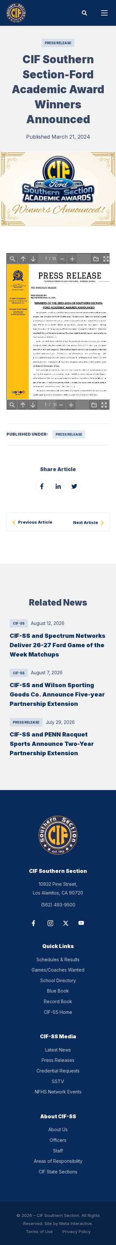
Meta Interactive (75, 1223)
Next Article (85, 523)
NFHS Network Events (58, 1091)
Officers (58, 1140)
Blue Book (58, 990)
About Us (58, 1129)
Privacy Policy (77, 1231)
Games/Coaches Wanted (58, 970)
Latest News (58, 1049)
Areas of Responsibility (58, 1161)
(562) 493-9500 (58, 904)
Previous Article (35, 522)
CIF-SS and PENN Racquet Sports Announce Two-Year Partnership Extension (52, 743)
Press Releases (58, 1060)
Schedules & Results (58, 959)
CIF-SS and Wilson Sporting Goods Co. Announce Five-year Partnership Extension (57, 694)
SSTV (58, 1081)
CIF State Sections (58, 1171)
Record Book (58, 1001)
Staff (58, 1150)
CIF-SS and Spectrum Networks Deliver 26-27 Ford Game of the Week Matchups (57, 645)
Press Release (58, 43)
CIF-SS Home (58, 1012)
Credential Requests (58, 1070)
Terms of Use (39, 1231)
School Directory (58, 980)
